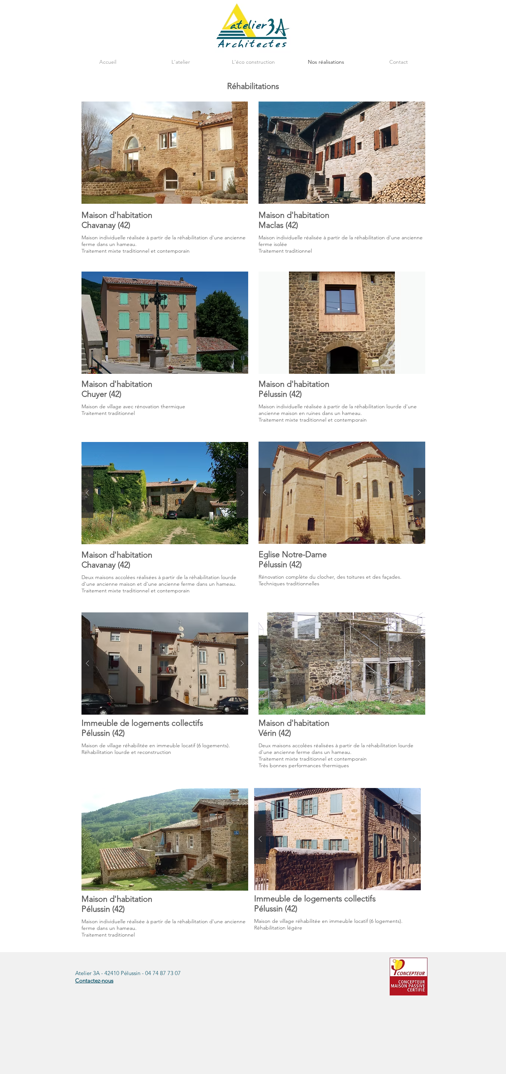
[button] (164, 493)
